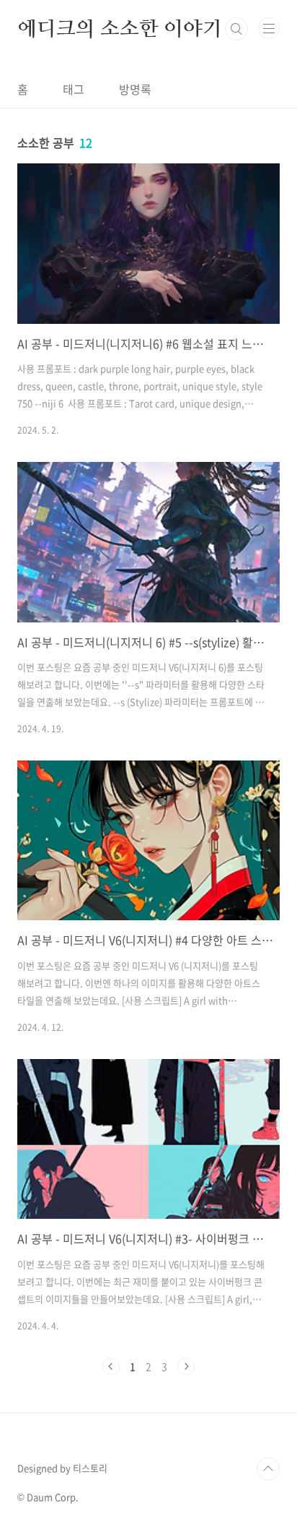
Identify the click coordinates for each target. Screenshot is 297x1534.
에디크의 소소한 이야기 (119, 28)
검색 (236, 29)
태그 (73, 89)
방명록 (135, 89)
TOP (268, 1469)
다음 (186, 1366)
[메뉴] (269, 28)
